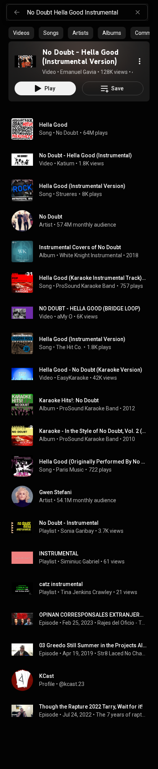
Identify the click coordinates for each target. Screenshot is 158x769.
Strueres (66, 194)
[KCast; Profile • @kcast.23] (82, 680)
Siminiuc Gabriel (80, 561)
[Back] (17, 12)
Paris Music (70, 470)
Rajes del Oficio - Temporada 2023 (122, 623)
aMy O (64, 316)
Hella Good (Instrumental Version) (82, 186)
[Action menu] (139, 61)
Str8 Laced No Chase (122, 653)
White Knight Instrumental (90, 255)
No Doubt (67, 133)
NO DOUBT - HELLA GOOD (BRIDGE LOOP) (89, 308)
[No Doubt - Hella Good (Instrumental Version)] (25, 61)
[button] (25, 61)
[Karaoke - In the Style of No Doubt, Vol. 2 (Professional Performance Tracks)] (82, 435)
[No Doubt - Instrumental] (82, 527)
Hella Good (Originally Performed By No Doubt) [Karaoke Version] (93, 462)
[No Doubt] (82, 221)
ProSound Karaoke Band (85, 286)
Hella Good (53, 125)
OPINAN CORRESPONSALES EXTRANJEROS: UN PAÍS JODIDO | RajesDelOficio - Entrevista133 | (93, 615)
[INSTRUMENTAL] (82, 557)
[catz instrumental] (82, 588)
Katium (65, 163)
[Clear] (138, 12)
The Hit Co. (69, 347)
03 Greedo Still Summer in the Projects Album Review (93, 645)
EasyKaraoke (73, 378)
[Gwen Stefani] (82, 496)
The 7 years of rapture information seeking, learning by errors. (121, 715)
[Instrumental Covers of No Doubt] (82, 251)
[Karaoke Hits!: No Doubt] (82, 404)
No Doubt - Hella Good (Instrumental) (85, 155)
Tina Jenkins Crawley (86, 592)
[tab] (21, 33)
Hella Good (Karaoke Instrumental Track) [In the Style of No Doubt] (93, 278)
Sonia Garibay (77, 531)
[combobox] (87, 12)
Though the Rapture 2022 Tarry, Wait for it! (91, 707)
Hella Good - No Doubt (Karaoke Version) (90, 370)
